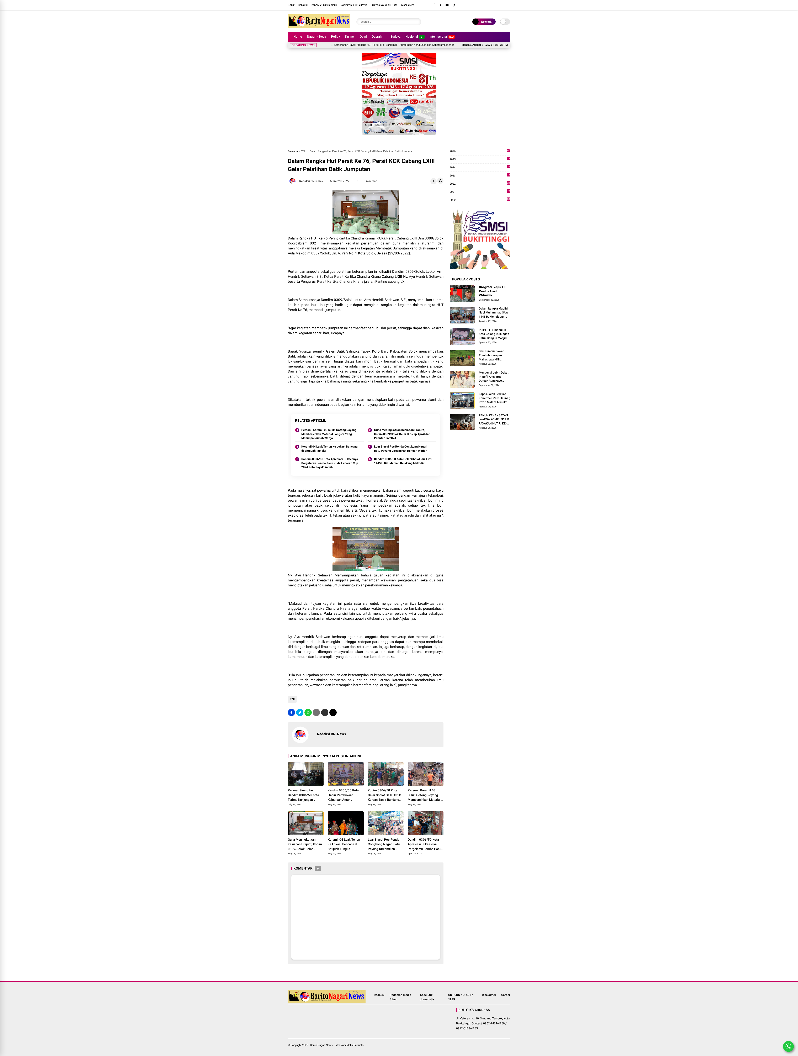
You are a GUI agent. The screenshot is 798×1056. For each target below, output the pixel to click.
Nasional (414, 36)
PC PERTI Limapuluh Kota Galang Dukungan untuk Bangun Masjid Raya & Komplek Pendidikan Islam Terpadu (494, 334)
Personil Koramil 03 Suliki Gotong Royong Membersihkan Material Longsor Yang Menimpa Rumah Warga (328, 434)
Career (505, 995)
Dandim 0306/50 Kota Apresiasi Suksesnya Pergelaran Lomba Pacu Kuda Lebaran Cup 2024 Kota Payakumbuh (329, 463)
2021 (480, 192)
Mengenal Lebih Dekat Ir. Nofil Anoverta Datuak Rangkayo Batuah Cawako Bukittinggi (494, 377)
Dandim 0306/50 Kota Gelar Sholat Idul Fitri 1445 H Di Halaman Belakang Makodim (403, 461)
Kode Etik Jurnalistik (354, 5)
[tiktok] (454, 5)
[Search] (417, 21)
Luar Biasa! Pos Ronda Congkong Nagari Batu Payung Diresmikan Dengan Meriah (400, 448)
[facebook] (434, 5)
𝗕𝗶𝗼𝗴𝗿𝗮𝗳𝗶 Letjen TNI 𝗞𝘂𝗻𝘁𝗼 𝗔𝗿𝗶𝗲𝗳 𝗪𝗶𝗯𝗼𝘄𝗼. (492, 291)
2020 (480, 200)
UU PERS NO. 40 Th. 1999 (384, 5)
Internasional (442, 36)
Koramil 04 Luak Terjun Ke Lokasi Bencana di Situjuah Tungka (329, 448)
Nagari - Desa (316, 36)
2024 (480, 167)
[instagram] (440, 5)
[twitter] (299, 712)
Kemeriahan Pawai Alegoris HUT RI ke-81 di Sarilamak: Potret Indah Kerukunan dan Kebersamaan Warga (354, 44)
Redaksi (303, 5)
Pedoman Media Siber (324, 5)
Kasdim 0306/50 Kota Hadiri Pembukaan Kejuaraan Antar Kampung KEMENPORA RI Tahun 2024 (345, 795)
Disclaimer (407, 5)
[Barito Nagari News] (319, 27)
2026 (480, 151)
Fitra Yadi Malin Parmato (349, 1045)
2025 (480, 159)
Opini (363, 36)
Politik (335, 36)
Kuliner (350, 36)
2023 (480, 175)
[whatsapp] (308, 712)
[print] (316, 712)
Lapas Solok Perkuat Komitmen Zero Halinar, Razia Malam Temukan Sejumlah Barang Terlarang (494, 398)
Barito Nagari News (321, 1045)
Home (291, 5)
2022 (480, 183)
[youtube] (447, 5)
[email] (324, 712)
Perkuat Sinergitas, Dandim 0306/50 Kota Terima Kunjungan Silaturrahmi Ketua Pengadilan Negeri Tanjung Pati (303, 795)
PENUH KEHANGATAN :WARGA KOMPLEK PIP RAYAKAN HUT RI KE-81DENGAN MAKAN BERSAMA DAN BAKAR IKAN (494, 420)
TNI (303, 151)
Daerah (377, 36)
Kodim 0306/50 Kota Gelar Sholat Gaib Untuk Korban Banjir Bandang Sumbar (384, 795)
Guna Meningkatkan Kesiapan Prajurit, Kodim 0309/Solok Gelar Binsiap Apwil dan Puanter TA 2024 (402, 434)
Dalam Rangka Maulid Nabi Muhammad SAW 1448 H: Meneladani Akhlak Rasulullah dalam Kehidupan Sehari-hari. (493, 313)
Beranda (293, 151)
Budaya (395, 36)
